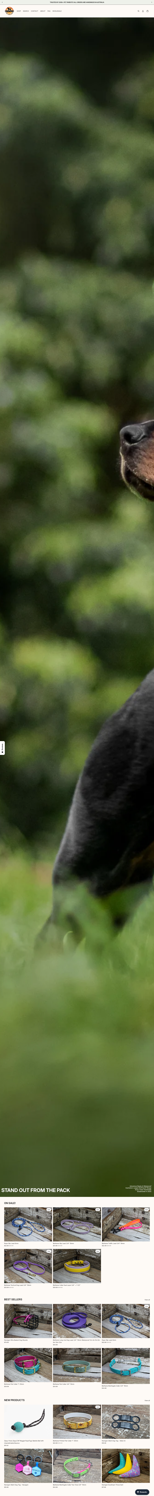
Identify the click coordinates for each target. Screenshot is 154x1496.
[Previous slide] (2, 2)
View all (147, 1300)
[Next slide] (151, 2)
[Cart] (147, 11)
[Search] (138, 11)
